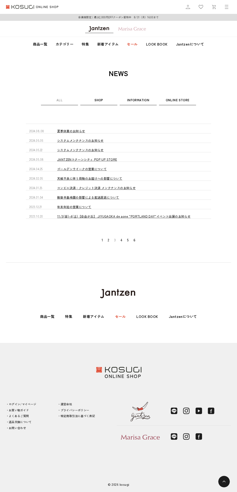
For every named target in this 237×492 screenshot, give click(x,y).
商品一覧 (40, 43)
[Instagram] (186, 411)
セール (132, 43)
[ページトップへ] (224, 481)
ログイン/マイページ (22, 404)
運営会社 (66, 404)
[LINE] (174, 411)
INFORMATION (138, 100)
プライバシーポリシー (75, 410)
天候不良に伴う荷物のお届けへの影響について (89, 178)
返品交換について (20, 422)
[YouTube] (199, 411)
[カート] (214, 7)
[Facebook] (211, 411)
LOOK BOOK (157, 43)
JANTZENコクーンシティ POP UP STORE (87, 159)
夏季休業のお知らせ (71, 131)
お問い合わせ (17, 428)
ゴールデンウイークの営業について (82, 169)
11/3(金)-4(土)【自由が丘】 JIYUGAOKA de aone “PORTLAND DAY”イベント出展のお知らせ (123, 216)
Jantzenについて (190, 43)
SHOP (98, 100)
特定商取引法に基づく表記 (78, 416)
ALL (59, 100)
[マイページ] (188, 7)
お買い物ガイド (19, 410)
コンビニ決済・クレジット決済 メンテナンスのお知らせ (96, 188)
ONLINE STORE (178, 100)
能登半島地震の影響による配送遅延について (88, 197)
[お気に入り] (201, 7)
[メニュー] (226, 7)
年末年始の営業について (74, 207)
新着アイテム (108, 43)
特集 (85, 43)
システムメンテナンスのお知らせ (80, 140)
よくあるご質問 (19, 416)
